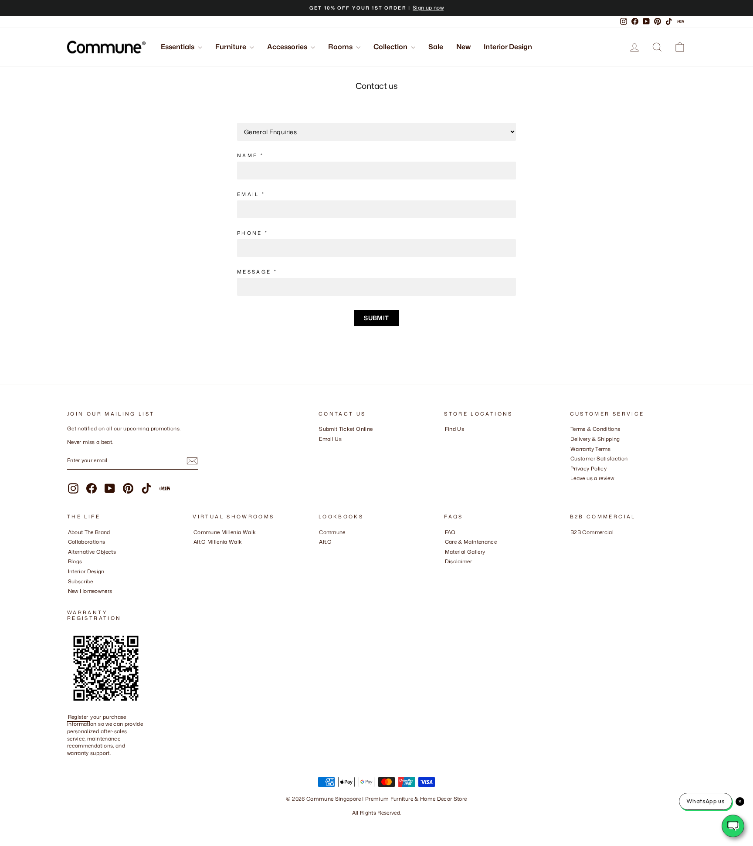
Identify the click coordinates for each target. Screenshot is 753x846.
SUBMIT (376, 318)
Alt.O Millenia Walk (217, 541)
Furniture (231, 46)
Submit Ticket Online (346, 429)
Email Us (330, 439)
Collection (391, 46)
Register (79, 717)
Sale (435, 46)
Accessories (288, 46)
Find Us (454, 429)
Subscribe (80, 581)
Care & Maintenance (471, 541)
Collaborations (86, 541)
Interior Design (508, 46)
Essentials (178, 46)
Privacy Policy (588, 468)
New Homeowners (90, 591)
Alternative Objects (92, 551)
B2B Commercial (592, 532)
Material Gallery (465, 551)
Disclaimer (458, 561)
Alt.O (325, 541)
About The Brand (89, 532)
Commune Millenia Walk (224, 532)
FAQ (450, 532)
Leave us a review (592, 478)
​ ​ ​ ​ (447, 571)
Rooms (341, 46)
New (463, 46)
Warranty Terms (590, 449)
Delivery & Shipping (595, 439)
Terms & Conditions (595, 429)
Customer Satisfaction (599, 458)
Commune (332, 532)
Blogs (75, 561)
